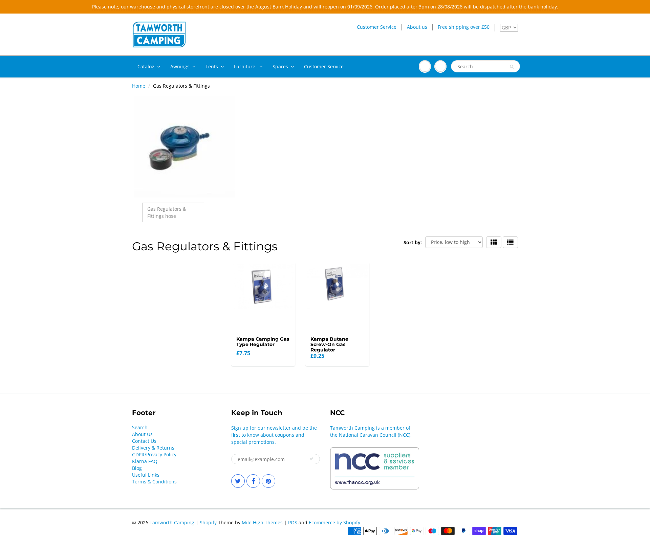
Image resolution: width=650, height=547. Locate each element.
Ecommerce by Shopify (334, 522)
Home (138, 86)
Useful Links (145, 475)
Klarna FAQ (144, 461)
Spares (280, 66)
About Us (142, 434)
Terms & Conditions (154, 481)
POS (292, 522)
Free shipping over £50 (464, 27)
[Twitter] (238, 481)
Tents (211, 66)
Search (140, 427)
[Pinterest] (268, 481)
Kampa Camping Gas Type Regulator (262, 341)
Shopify (208, 522)
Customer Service (376, 27)
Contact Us (144, 441)
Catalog (145, 66)
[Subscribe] (311, 458)
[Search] (512, 66)
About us (417, 27)
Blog (137, 468)
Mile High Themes (262, 522)
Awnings (180, 66)
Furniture (245, 66)
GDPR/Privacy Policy (154, 454)
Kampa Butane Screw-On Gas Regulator (329, 344)
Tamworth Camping (172, 522)
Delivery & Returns (153, 448)
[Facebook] (253, 481)
